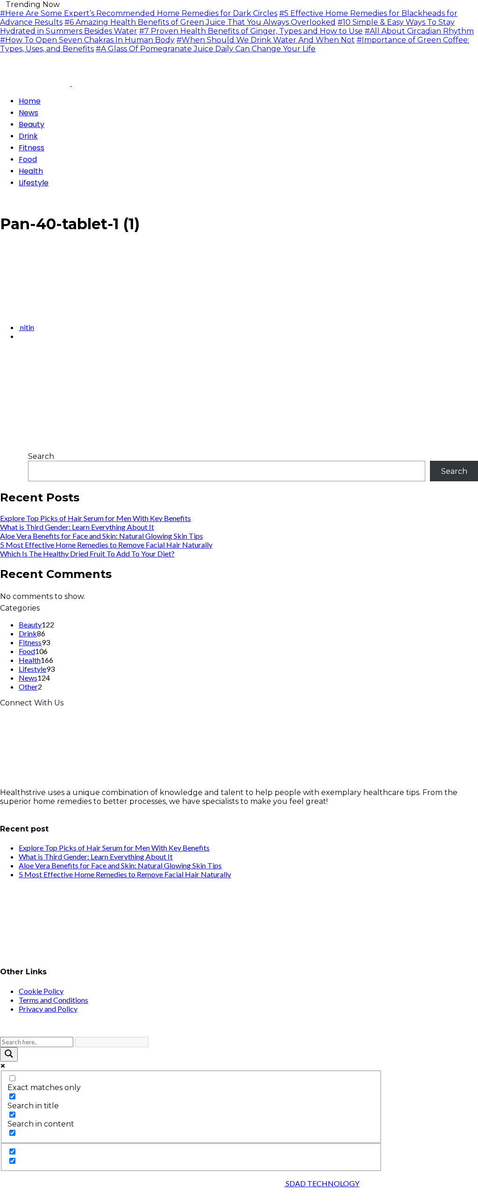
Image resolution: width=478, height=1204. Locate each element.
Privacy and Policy (48, 1008)
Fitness (30, 642)
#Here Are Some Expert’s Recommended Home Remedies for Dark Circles (138, 13)
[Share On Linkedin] (25, 361)
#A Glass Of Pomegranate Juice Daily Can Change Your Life (206, 48)
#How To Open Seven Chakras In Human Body (87, 39)
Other (28, 686)
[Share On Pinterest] (18, 361)
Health (30, 659)
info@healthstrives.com (44, 810)
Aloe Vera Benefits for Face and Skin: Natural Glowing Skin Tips (101, 535)
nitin (26, 327)
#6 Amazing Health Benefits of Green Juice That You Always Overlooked (200, 22)
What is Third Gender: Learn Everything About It (77, 526)
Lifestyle (32, 668)
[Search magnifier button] (9, 1054)
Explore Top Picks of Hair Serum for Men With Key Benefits (95, 518)
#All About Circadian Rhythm (419, 31)
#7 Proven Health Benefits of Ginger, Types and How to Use (251, 31)
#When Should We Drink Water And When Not (265, 39)
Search (41, 456)
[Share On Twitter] (10, 361)
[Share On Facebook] (3, 361)
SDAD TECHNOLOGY (321, 1183)
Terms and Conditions (53, 999)
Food (27, 651)
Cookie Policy (41, 990)
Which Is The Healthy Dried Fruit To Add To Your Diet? (87, 553)
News (28, 677)
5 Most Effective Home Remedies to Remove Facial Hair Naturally (106, 544)
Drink (28, 633)
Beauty (30, 624)
